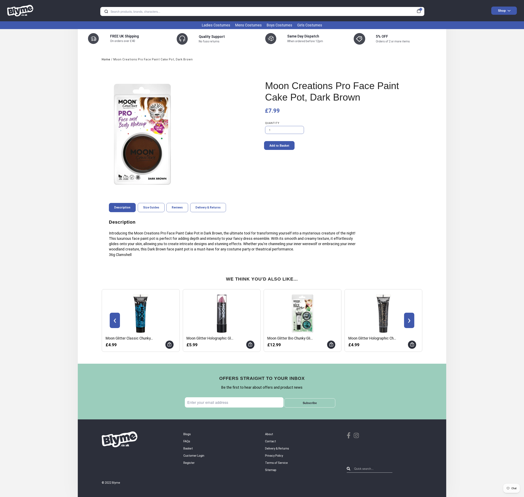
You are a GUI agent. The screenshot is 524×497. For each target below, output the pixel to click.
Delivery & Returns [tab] (208, 207)
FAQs (186, 441)
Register (189, 462)
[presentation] (115, 320)
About (269, 434)
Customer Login (193, 455)
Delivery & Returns (277, 448)
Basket (188, 448)
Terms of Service (276, 462)
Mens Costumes (248, 25)
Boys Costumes (279, 25)
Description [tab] (122, 207)
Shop (502, 10)
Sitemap (270, 470)
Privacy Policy (274, 455)
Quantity (272, 123)
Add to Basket (279, 145)
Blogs (187, 434)
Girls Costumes (309, 25)
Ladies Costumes (216, 25)
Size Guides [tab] (151, 207)
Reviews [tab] (177, 207)
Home (106, 59)
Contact (270, 441)
